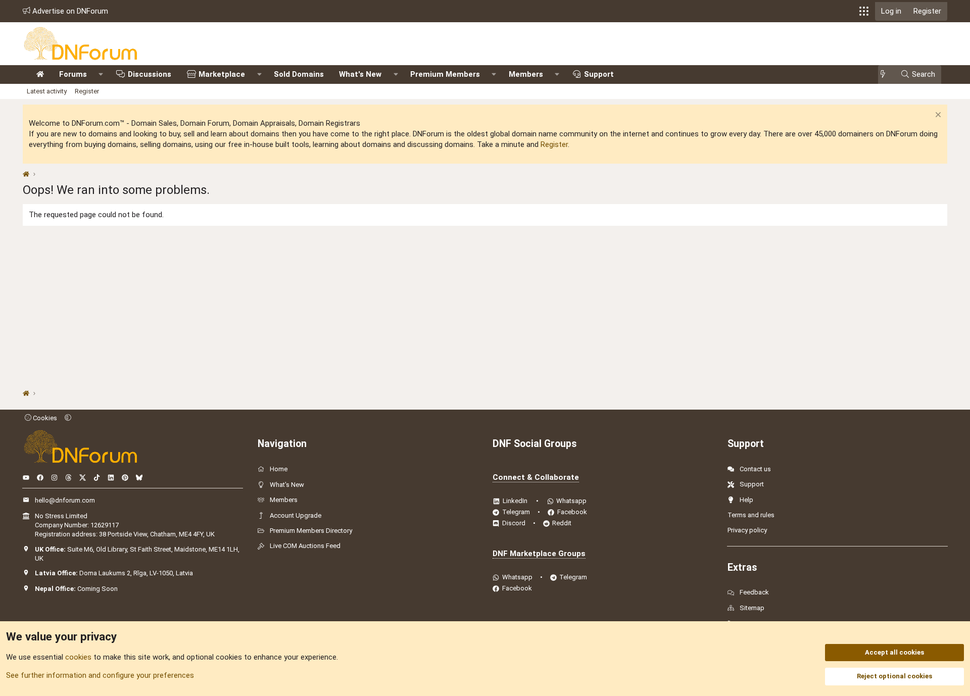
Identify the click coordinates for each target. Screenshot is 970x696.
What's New (360, 74)
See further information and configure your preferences (100, 675)
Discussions (149, 74)
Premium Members (445, 74)
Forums (73, 74)
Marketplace (222, 74)
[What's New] (886, 74)
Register (87, 91)
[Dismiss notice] (937, 116)
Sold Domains (299, 74)
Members (526, 74)
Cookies (44, 418)
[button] (864, 11)
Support (599, 74)
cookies (78, 657)
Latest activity (47, 91)
